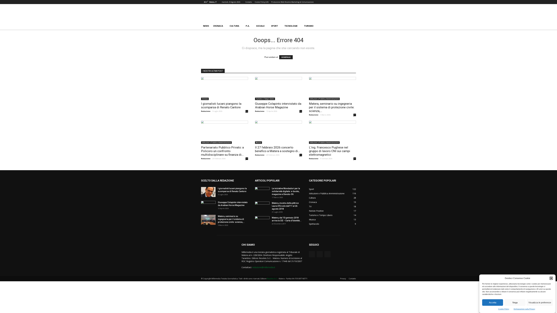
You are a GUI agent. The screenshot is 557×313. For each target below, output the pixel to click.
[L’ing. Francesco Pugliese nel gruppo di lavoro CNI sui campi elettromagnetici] (332, 132)
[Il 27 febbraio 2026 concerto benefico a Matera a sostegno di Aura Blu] (278, 132)
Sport (274, 25)
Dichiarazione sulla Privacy (524, 309)
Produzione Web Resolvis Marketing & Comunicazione (292, 2)
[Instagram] (320, 254)
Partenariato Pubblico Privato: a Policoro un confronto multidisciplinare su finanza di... (222, 151)
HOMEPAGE (286, 57)
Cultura (234, 25)
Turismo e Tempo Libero (265, 99)
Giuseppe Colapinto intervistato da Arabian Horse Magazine (278, 105)
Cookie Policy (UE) (261, 2)
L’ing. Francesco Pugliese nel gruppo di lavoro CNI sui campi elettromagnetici (329, 151)
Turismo (308, 25)
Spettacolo (314, 223)
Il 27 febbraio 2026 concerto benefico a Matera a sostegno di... (277, 149)
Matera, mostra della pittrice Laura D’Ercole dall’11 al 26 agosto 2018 (285, 206)
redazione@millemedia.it (263, 267)
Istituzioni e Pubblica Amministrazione (324, 99)
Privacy (343, 278)
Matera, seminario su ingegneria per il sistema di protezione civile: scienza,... (331, 107)
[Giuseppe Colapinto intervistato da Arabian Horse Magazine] (278, 88)
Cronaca (218, 25)
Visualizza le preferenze (539, 302)
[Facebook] (312, 254)
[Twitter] (327, 254)
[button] (551, 278)
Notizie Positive (316, 210)
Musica (258, 143)
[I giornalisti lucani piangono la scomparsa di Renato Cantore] (224, 88)
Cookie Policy (503, 309)
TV (310, 206)
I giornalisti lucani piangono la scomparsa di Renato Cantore (221, 105)
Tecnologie (291, 25)
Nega (515, 302)
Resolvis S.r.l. (272, 278)
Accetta (492, 302)
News (206, 25)
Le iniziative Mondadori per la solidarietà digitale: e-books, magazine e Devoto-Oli (286, 191)
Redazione (205, 111)
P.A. (248, 25)
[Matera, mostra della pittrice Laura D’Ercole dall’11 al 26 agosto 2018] (262, 207)
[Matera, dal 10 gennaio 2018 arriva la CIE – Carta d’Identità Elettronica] (262, 221)
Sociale (260, 25)
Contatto (248, 2)
